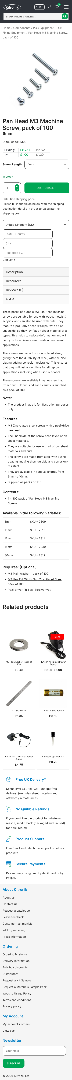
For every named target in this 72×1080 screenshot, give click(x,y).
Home (6, 28)
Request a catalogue (16, 910)
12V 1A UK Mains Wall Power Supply (19, 757)
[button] (17, 189)
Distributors (10, 974)
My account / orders (16, 1024)
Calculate (9, 259)
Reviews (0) (14, 290)
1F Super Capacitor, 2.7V (53, 756)
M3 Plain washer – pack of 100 (28, 573)
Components (21, 28)
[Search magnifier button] (65, 16)
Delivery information (16, 961)
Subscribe (13, 1063)
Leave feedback (13, 917)
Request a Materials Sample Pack (25, 987)
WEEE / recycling (14, 930)
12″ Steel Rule (19, 710)
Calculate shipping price (19, 199)
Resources (13, 281)
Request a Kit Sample (17, 980)
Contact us (10, 904)
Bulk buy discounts (15, 967)
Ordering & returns (15, 954)
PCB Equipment (43, 28)
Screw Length (12, 164)
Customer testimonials (17, 923)
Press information (14, 936)
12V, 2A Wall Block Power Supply (53, 663)
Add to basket (47, 187)
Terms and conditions (17, 1000)
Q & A (10, 299)
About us (9, 897)
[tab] (36, 271)
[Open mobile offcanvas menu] (66, 6)
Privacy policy (12, 1006)
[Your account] (50, 6)
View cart (9, 1030)
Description (14, 272)
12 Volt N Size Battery (53, 710)
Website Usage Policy (17, 993)
